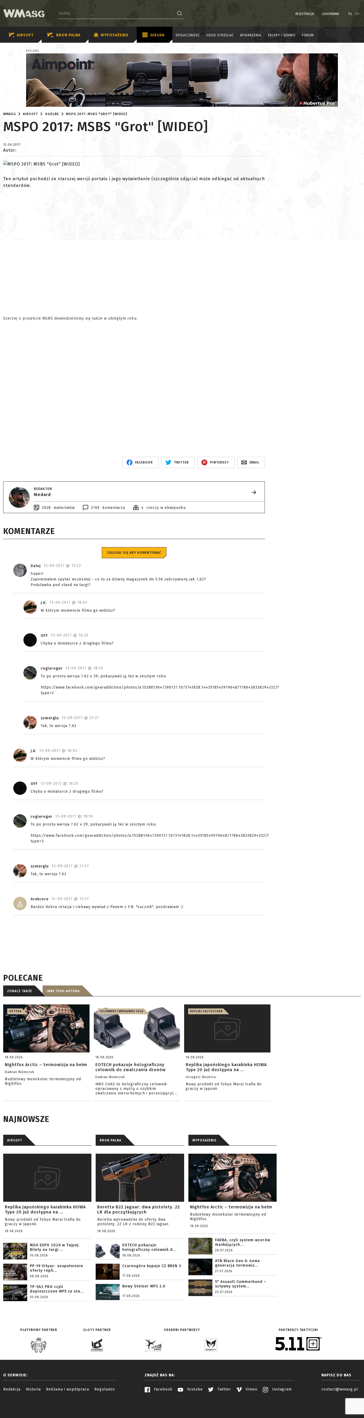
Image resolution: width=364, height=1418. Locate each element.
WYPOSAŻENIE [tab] (204, 1140)
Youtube (194, 1389)
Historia (33, 1389)
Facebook (162, 1389)
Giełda (157, 35)
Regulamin (104, 1389)
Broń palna (68, 35)
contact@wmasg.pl (339, 1389)
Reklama (32, 51)
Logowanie (330, 14)
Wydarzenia (250, 35)
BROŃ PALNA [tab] (110, 1140)
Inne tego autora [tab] (63, 991)
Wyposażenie (115, 35)
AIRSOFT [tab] (14, 1140)
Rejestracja (305, 14)
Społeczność (188, 35)
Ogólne (52, 114)
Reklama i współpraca (67, 1389)
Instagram (281, 1389)
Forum (308, 35)
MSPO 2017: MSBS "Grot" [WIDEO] (96, 114)
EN (357, 14)
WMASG (9, 114)
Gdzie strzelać (220, 35)
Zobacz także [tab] (19, 991)
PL (351, 14)
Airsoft (25, 35)
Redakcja (12, 1389)
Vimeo (250, 1389)
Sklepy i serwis (282, 35)
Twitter (223, 1389)
